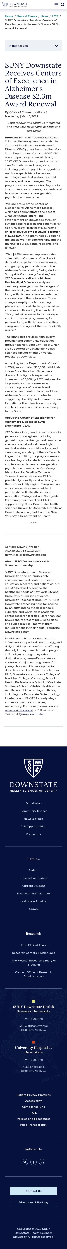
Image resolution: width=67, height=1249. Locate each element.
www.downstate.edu (19, 710)
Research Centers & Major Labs (33, 952)
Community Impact (33, 811)
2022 (55, 16)
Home (9, 16)
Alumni (33, 909)
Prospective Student (33, 878)
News (44, 16)
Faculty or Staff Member (33, 893)
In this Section (18, 46)
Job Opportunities (33, 826)
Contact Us (33, 834)
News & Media (33, 818)
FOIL (33, 1112)
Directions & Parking (33, 1202)
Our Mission (34, 803)
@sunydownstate (31, 714)
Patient (33, 870)
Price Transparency (33, 1124)
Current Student (33, 885)
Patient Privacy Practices (33, 1094)
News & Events (27, 16)
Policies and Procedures (33, 1118)
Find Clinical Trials (33, 945)
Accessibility (33, 1100)
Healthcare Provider (33, 901)
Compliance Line (33, 1106)
